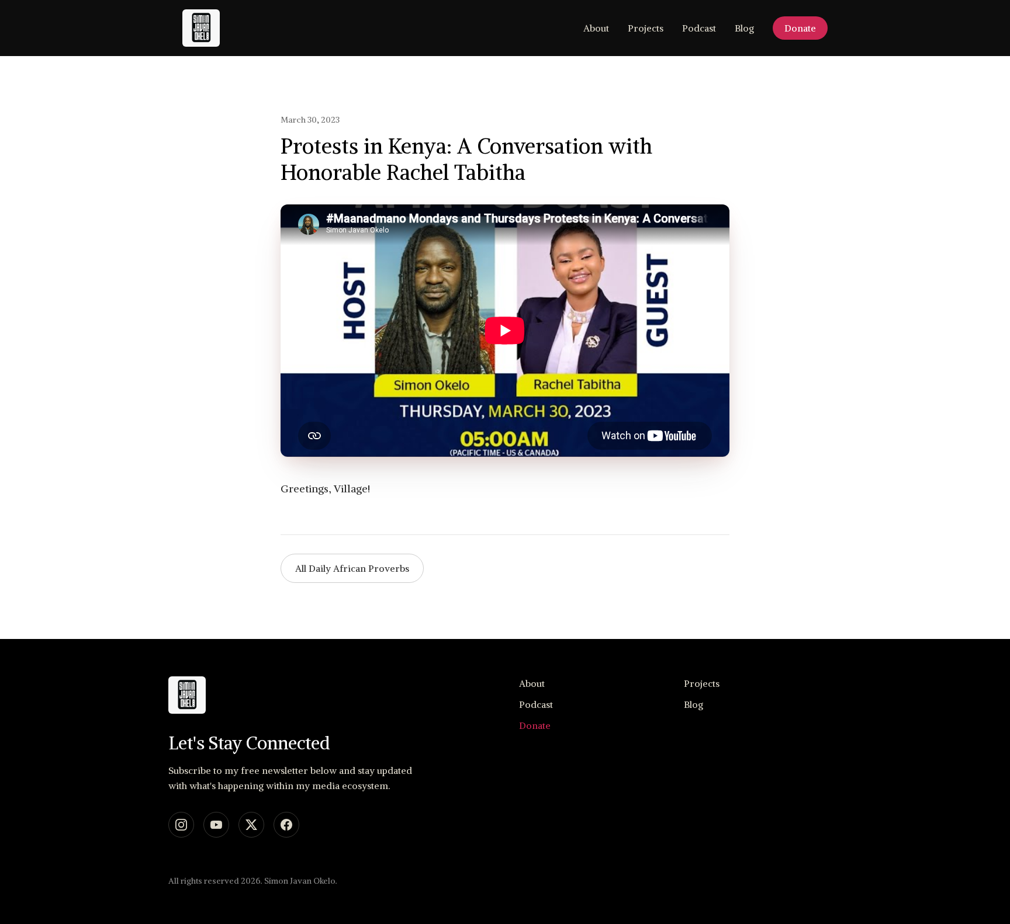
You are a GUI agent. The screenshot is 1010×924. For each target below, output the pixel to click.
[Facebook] (286, 825)
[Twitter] (251, 825)
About (596, 28)
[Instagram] (181, 825)
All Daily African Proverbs (352, 568)
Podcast (699, 28)
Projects (645, 28)
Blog (744, 28)
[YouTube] (216, 825)
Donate (800, 28)
